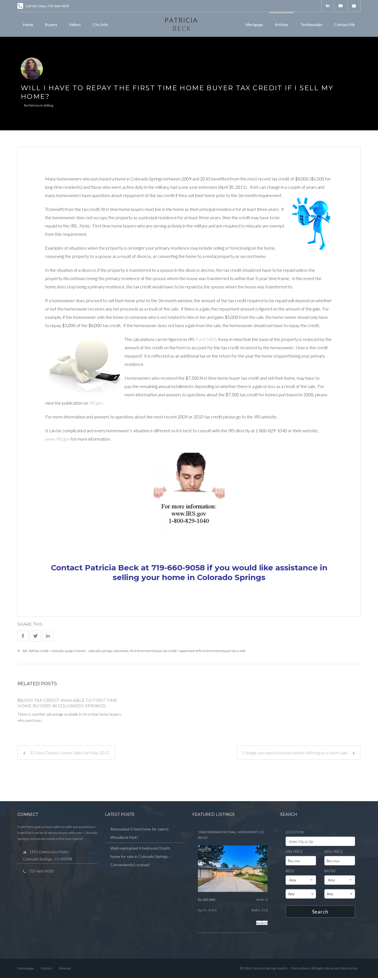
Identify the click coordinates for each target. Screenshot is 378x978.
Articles (281, 24)
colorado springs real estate (108, 651)
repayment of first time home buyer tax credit (211, 651)
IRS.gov (96, 402)
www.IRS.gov (57, 438)
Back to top (349, 968)
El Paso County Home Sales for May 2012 (69, 752)
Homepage (25, 968)
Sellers (75, 24)
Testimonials (311, 24)
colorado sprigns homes (68, 651)
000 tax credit (39, 651)
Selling (48, 105)
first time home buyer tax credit (153, 651)
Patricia (34, 105)
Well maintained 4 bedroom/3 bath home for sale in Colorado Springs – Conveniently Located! (140, 856)
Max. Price (333, 852)
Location (295, 832)
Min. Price (294, 852)
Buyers (51, 24)
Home (28, 24)
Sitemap (65, 968)
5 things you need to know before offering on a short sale (295, 752)
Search (320, 912)
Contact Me (344, 24)
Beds (290, 871)
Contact (46, 968)
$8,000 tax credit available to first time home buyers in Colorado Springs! (67, 703)
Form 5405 (205, 339)
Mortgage (254, 24)
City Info (100, 24)
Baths (329, 871)
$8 (25, 651)
